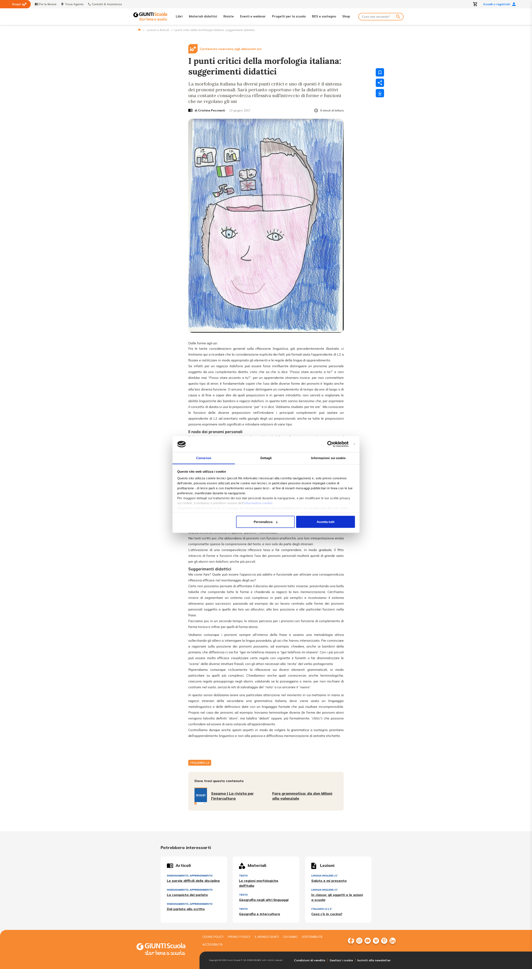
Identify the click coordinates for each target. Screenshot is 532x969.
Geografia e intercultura (259, 914)
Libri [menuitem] (179, 16)
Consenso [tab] (203, 458)
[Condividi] (380, 83)
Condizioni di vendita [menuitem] (309, 960)
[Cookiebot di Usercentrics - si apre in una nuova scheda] (330, 444)
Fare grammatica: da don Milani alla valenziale (302, 796)
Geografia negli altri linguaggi (263, 900)
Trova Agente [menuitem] (74, 4)
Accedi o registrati (496, 4)
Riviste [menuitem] (228, 16)
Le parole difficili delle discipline (193, 881)
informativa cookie (258, 503)
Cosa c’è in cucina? (326, 914)
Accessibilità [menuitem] (212, 944)
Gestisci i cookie (341, 960)
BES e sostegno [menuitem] (324, 16)
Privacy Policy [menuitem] (239, 937)
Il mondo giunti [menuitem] (267, 937)
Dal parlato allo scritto (186, 909)
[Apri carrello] (475, 4)
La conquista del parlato (187, 895)
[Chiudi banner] (354, 444)
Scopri (16, 4)
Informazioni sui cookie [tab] (328, 458)
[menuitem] (351, 941)
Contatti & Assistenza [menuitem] (107, 4)
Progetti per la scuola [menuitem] (289, 16)
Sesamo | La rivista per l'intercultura (232, 796)
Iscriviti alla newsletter (374, 960)
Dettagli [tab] (266, 458)
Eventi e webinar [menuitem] (253, 16)
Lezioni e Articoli (158, 30)
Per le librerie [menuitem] (48, 4)
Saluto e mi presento (329, 881)
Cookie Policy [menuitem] (213, 937)
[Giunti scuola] (165, 949)
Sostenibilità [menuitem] (312, 937)
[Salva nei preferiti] (380, 72)
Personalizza (263, 522)
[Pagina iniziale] (139, 29)
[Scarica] (380, 93)
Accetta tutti (325, 522)
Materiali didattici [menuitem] (203, 16)
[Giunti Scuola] (150, 16)
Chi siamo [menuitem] (290, 937)
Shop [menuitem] (346, 16)
